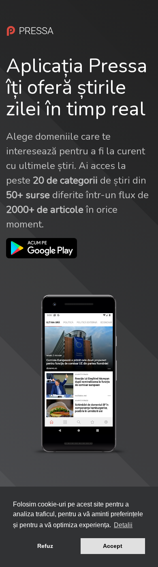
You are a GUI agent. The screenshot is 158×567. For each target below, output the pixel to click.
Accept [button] (112, 546)
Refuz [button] (45, 546)
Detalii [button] (123, 525)
